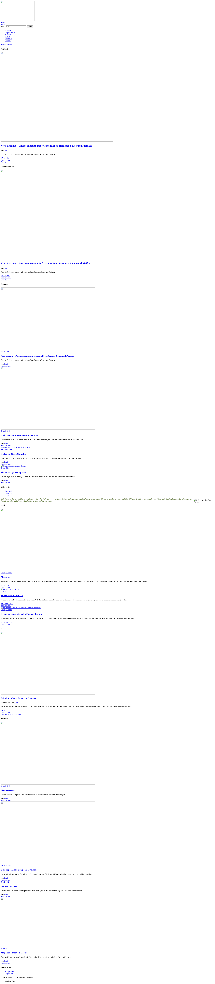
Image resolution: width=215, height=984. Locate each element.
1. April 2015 (5, 786)
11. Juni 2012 (5, 585)
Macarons (5, 577)
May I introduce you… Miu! (14, 953)
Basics (7, 37)
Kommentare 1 (6, 483)
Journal (8, 41)
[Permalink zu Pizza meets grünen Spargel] (14, 466)
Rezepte (8, 31)
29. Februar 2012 (7, 604)
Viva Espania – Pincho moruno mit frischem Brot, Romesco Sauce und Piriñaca (46, 145)
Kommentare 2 (6, 160)
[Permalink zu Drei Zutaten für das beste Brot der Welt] (48, 429)
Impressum (9, 973)
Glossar (8, 35)
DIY (11, 714)
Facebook (8, 491)
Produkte (8, 39)
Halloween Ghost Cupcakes (13, 454)
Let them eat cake (9, 886)
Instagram (8, 493)
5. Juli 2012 (5, 948)
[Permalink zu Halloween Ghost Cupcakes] (16, 448)
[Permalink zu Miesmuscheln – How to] (10, 589)
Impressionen (10, 33)
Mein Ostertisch (8, 790)
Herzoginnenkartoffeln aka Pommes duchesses (22, 614)
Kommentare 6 (6, 624)
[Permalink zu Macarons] (21, 571)
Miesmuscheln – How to (12, 595)
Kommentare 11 (6, 587)
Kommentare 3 (6, 464)
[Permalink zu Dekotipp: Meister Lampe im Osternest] (48, 694)
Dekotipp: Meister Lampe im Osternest (18, 698)
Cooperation (9, 971)
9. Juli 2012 (5, 882)
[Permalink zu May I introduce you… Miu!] (48, 946)
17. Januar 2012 (6, 622)
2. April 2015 (5, 431)
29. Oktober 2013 (7, 450)
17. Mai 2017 (5, 158)
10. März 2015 (6, 710)
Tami (5, 150)
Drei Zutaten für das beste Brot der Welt (19, 435)
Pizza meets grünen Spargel (13, 472)
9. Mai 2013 (5, 468)
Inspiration (18, 714)
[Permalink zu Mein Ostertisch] (48, 784)
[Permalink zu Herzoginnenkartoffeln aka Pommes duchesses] (21, 608)
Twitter (7, 495)
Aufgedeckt (5, 714)
